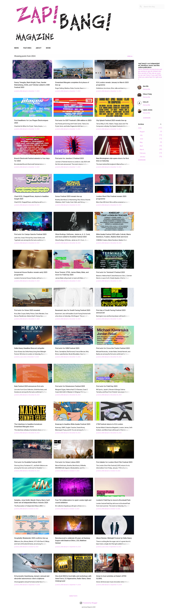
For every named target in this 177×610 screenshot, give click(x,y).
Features (27, 48)
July (141, 135)
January (142, 157)
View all (130, 56)
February (143, 153)
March (142, 149)
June (141, 139)
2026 (139, 128)
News (16, 48)
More (48, 48)
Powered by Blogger (89, 603)
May (141, 142)
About (38, 48)
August (142, 131)
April (141, 146)
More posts (73, 596)
